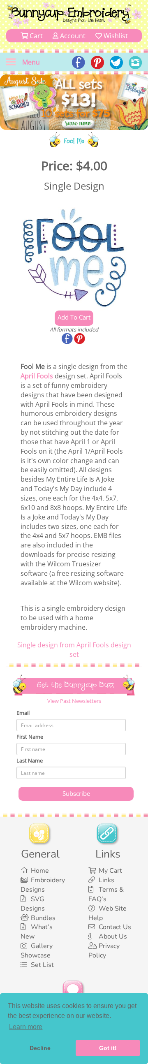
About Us (113, 936)
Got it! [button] (108, 1048)
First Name (29, 736)
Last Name (29, 760)
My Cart (110, 870)
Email (23, 712)
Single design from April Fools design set (74, 649)
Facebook (68, 339)
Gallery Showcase (37, 950)
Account (72, 35)
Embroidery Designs (43, 885)
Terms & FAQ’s (106, 894)
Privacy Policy (104, 950)
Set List (42, 964)
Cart (35, 35)
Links (106, 880)
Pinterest (80, 339)
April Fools (37, 375)
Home (40, 870)
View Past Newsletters (74, 701)
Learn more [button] (25, 1026)
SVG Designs (33, 904)
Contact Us (115, 927)
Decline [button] (40, 1048)
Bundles (43, 918)
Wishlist (115, 35)
